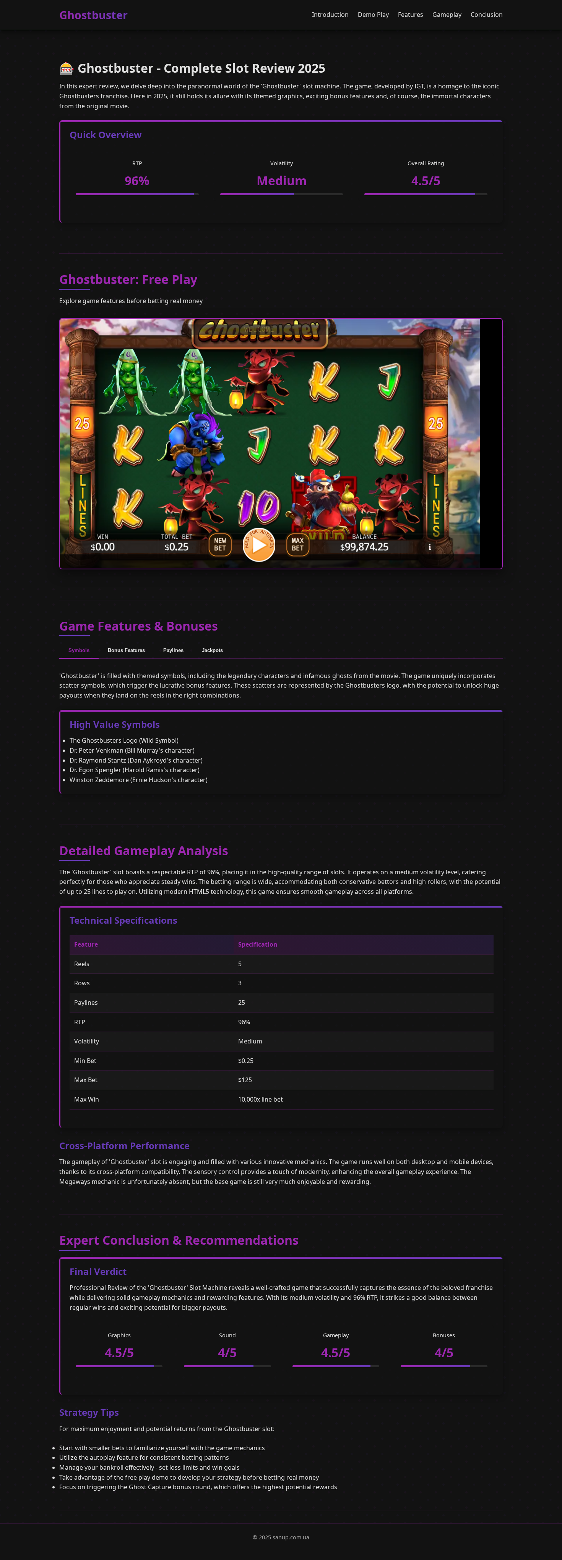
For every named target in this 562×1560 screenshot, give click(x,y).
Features (410, 14)
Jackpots (212, 650)
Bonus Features (126, 650)
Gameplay (446, 14)
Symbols (78, 650)
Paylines (173, 650)
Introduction (330, 14)
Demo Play (373, 14)
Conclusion (487, 14)
